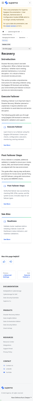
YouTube (9, 372)
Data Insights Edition (10, 318)
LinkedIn (9, 369)
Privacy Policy (7, 352)
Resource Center (8, 342)
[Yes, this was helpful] (4, 261)
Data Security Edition (10, 325)
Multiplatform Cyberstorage (12, 291)
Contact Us (9, 365)
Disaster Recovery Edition (11, 314)
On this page (7, 49)
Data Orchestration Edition (11, 321)
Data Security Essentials (11, 298)
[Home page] (3, 31)
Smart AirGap (7, 328)
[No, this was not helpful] (11, 261)
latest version (11, 26)
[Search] (30, 2)
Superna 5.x (7, 301)
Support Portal (8, 348)
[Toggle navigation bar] (2, 2)
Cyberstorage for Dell (10, 294)
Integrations (7, 345)
